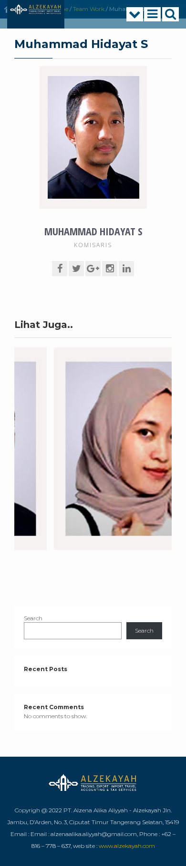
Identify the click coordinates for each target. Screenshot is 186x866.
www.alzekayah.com (127, 845)
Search (33, 618)
